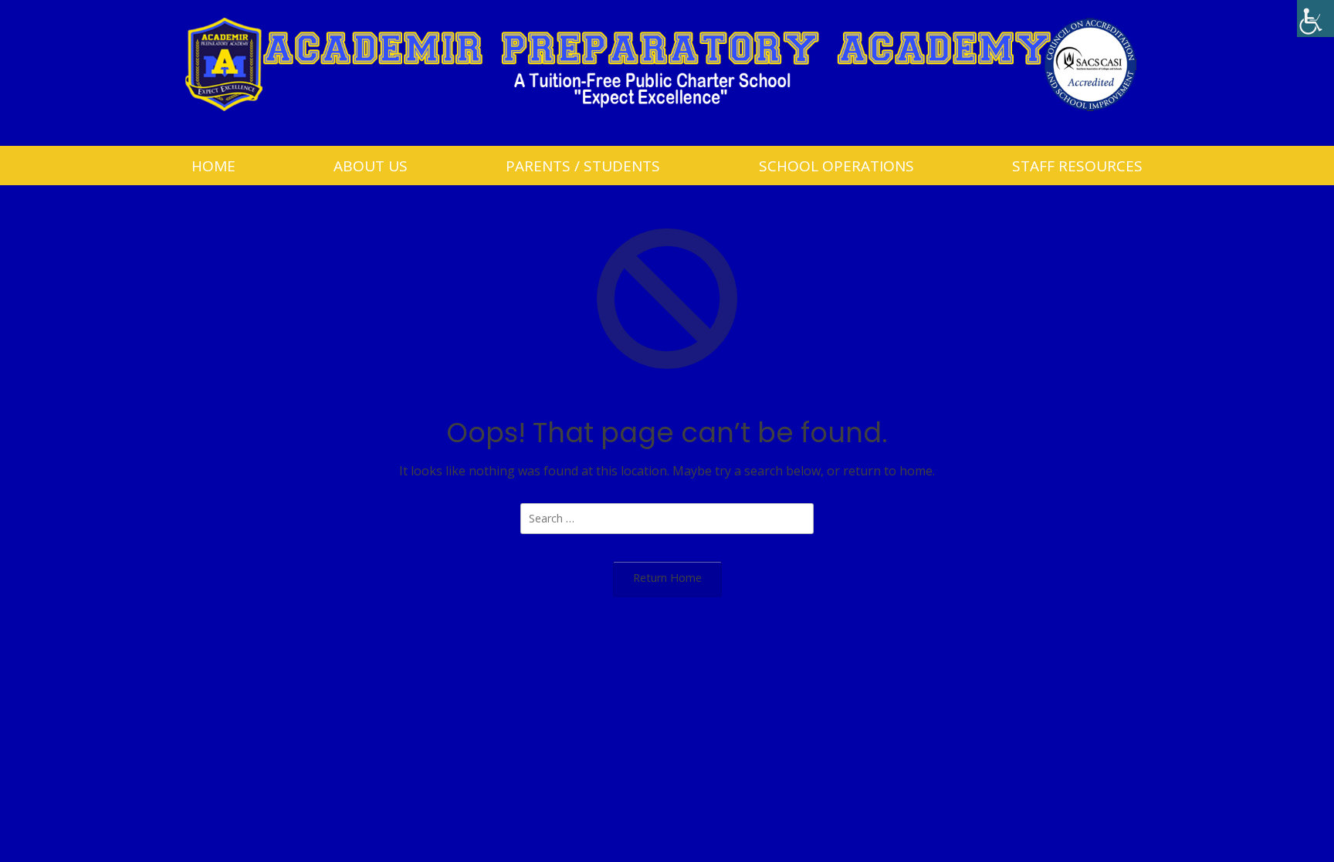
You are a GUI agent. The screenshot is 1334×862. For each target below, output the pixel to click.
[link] (1315, 18)
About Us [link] (371, 166)
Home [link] (213, 166)
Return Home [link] (667, 577)
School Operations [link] (836, 166)
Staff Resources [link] (1077, 166)
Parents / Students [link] (583, 166)
